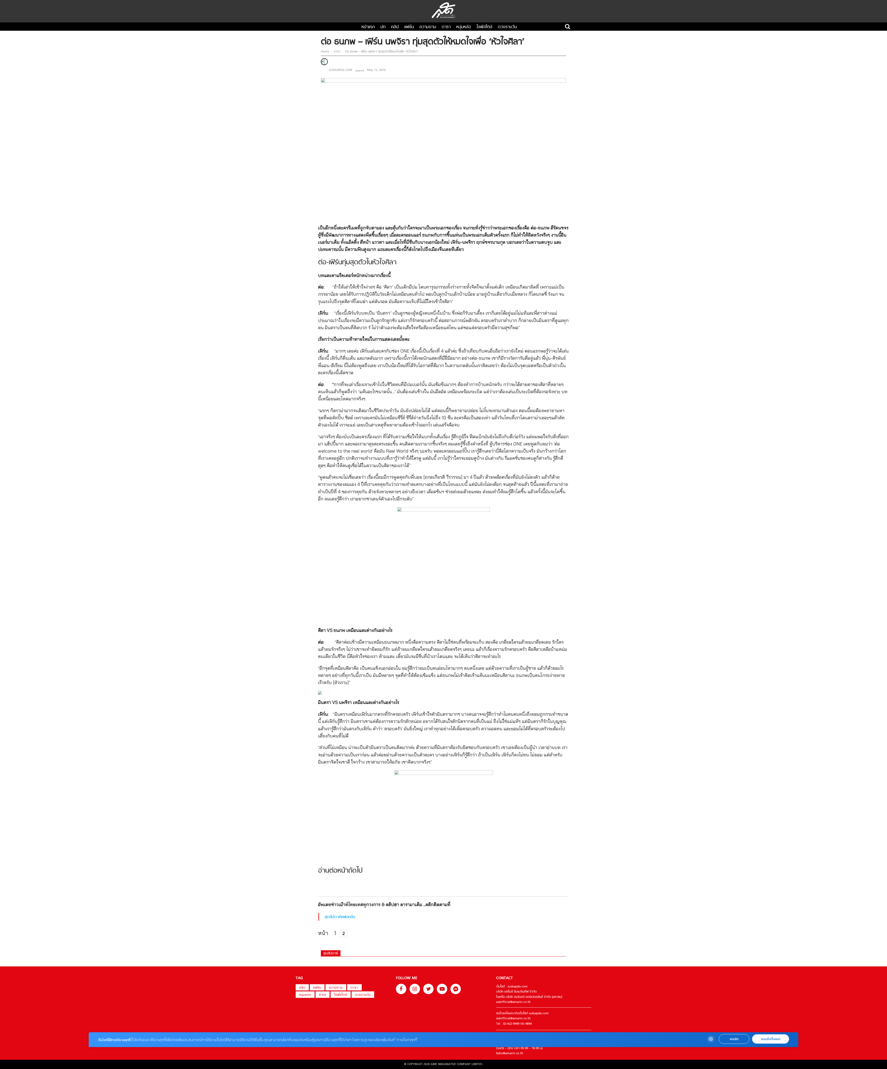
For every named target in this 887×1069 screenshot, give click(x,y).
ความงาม (427, 27)
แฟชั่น (409, 27)
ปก (383, 27)
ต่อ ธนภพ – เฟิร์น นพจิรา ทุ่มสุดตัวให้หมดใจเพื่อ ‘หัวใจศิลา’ (381, 51)
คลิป (395, 27)
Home (325, 51)
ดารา (446, 27)
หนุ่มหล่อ (463, 27)
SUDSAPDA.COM (340, 70)
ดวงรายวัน (507, 27)
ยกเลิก (734, 1039)
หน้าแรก (368, 27)
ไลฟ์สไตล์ (484, 27)
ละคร (322, 995)
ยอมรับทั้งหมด (770, 1039)
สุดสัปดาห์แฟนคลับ (340, 917)
